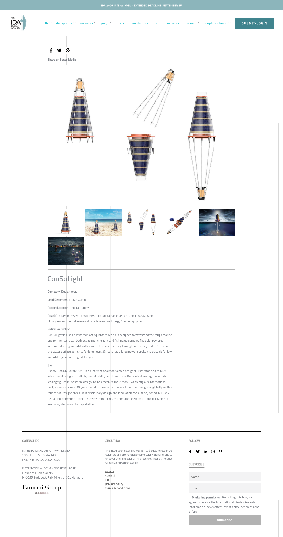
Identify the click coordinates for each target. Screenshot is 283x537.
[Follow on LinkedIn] (207, 451)
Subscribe (225, 520)
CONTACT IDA (30, 440)
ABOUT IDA (112, 440)
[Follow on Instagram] (214, 451)
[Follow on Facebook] (192, 451)
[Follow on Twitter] (199, 451)
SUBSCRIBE (196, 464)
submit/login (254, 23)
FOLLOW (194, 440)
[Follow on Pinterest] (222, 451)
